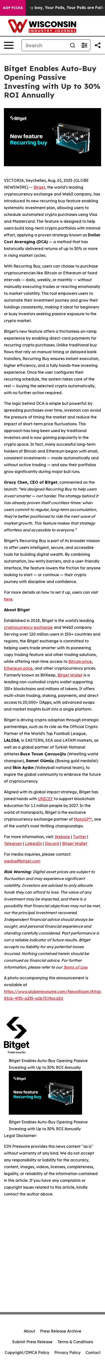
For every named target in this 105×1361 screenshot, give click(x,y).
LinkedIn (33, 843)
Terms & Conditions (75, 1341)
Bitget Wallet (70, 675)
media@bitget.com (22, 861)
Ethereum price (18, 668)
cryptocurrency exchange (28, 627)
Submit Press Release (32, 1341)
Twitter (79, 836)
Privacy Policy (67, 1352)
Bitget (39, 187)
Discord (52, 843)
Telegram (13, 843)
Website (62, 836)
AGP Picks (13, 8)
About (29, 1331)
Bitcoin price (80, 661)
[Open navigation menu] (9, 45)
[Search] (72, 45)
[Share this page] (97, 45)
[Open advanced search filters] (84, 45)
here (8, 599)
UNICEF (45, 798)
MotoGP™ (83, 819)
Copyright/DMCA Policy (27, 1352)
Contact (93, 1352)
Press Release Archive (60, 1331)
